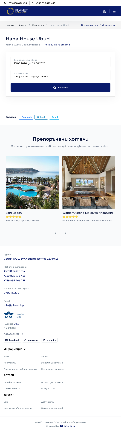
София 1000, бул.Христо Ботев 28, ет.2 (31, 258)
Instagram (33, 340)
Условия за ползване (52, 362)
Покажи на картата (56, 44)
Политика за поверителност (20, 369)
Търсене (63, 87)
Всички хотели (12, 382)
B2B (6, 402)
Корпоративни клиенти (18, 408)
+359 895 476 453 (45, 3)
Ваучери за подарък (52, 408)
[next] (65, 233)
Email (55, 117)
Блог (6, 356)
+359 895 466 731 (14, 280)
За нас (44, 356)
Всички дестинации (52, 382)
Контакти (10, 362)
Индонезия (38, 25)
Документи (47, 402)
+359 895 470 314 (14, 271)
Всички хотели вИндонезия (98, 25)
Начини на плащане (52, 369)
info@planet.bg (14, 305)
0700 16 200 (11, 292)
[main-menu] (114, 11)
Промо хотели (12, 388)
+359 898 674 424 (17, 3)
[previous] (56, 233)
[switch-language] (104, 11)
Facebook (26, 117)
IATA (16, 323)
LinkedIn (41, 117)
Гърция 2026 (48, 388)
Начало (10, 25)
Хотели (23, 25)
